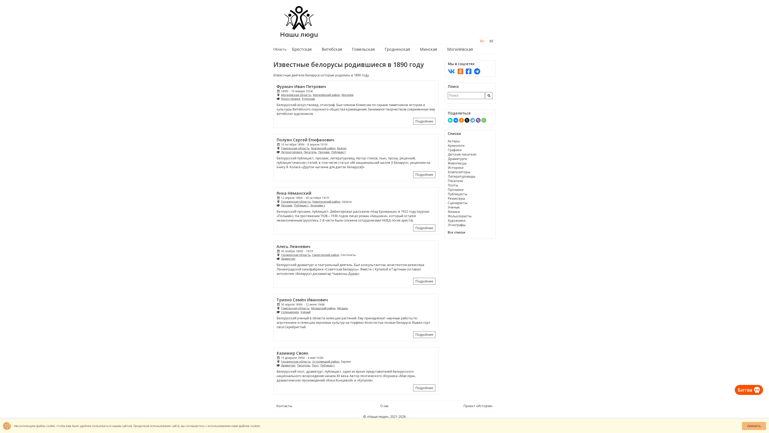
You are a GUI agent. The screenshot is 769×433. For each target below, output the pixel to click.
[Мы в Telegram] (477, 71)
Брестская (302, 49)
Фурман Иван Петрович (301, 86)
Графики (454, 150)
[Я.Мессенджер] (450, 120)
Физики (454, 211)
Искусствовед (290, 99)
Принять (754, 426)
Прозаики (455, 189)
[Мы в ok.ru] (460, 71)
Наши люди (299, 34)
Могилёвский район (326, 95)
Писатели (455, 181)
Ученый (305, 312)
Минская (428, 49)
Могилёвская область (296, 95)
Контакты (284, 406)
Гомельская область (295, 148)
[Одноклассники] (461, 120)
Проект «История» (478, 406)
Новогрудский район (326, 201)
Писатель (310, 152)
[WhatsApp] (483, 120)
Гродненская (397, 49)
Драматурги (457, 159)
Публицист (338, 152)
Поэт (315, 365)
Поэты (453, 185)
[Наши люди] (299, 28)
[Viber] (478, 120)
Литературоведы (461, 176)
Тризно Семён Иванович (302, 299)
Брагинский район (323, 148)
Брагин (341, 148)
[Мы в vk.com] (451, 71)
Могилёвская (460, 49)
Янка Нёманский (294, 193)
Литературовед (291, 152)
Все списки (456, 232)
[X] (467, 120)
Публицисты (457, 194)
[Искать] (488, 95)
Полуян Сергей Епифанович (305, 140)
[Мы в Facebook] (468, 71)
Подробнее (424, 121)
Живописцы (457, 163)
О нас (384, 406)
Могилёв (347, 95)
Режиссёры (456, 198)
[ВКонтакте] (455, 120)
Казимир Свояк (292, 353)
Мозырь (342, 308)
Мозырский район (323, 308)
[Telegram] (472, 120)
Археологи (456, 145)
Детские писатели (462, 154)
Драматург (288, 259)
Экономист (317, 205)
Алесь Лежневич (293, 246)
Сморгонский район (325, 255)
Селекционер (290, 312)
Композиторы (459, 172)
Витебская (332, 49)
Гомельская (363, 49)
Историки (455, 167)
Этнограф (308, 99)
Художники (456, 220)
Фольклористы (459, 216)
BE (491, 41)
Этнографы (456, 225)
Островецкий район (325, 361)
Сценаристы (457, 203)
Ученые (454, 207)
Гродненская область (296, 201)
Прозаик (324, 152)
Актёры (454, 141)
